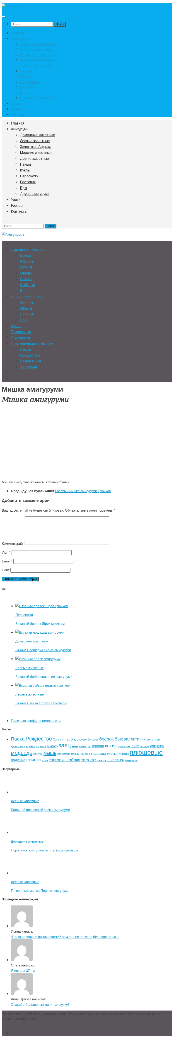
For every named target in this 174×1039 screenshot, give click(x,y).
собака (73, 759)
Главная (18, 32)
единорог (32, 746)
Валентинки (30, 361)
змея (75, 746)
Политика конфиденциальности (35, 720)
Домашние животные (39, 43)
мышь (50, 752)
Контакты (19, 114)
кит (89, 746)
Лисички (27, 314)
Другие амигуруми (36, 98)
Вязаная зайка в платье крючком (41, 703)
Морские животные (37, 60)
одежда (99, 753)
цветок (101, 760)
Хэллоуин (28, 367)
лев (128, 746)
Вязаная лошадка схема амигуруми (43, 649)
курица (122, 746)
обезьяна (77, 753)
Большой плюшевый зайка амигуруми (40, 809)
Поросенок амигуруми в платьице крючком (44, 850)
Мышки (26, 273)
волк (150, 739)
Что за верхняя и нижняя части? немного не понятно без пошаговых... (65, 936)
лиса (135, 745)
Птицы (26, 70)
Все (23, 291)
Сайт (6, 569)
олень (111, 753)
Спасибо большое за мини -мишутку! (40, 1004)
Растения (28, 87)
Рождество (30, 355)
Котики (26, 267)
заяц (64, 744)
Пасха (25, 349)
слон (45, 760)
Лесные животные (36, 49)
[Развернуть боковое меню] (3, 589)
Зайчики (27, 302)
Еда (23, 92)
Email (7, 561)
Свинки (26, 279)
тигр (85, 759)
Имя (6, 552)
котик (111, 745)
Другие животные (35, 65)
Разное (17, 108)
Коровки (27, 261)
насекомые (63, 753)
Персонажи (30, 81)
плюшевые (146, 752)
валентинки (135, 739)
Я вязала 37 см (23, 970)
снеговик (57, 759)
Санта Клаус (61, 739)
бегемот (92, 739)
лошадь (144, 746)
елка (43, 746)
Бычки (25, 255)
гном (157, 739)
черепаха (131, 760)
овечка (88, 753)
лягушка (157, 745)
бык (119, 738)
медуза (38, 753)
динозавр (18, 746)
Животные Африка (36, 54)
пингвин (123, 753)
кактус (83, 746)
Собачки (27, 285)
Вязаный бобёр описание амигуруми (43, 676)
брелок (106, 738)
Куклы (25, 76)
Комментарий (13, 543)
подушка (18, 759)
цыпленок (115, 759)
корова (98, 745)
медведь (21, 752)
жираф (52, 745)
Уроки (16, 103)
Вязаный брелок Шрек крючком (40, 623)
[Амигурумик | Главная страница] (13, 6)
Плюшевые (21, 338)
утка (93, 759)
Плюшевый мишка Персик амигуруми (40, 890)
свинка (33, 759)
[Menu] (3, 16)
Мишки (26, 308)
